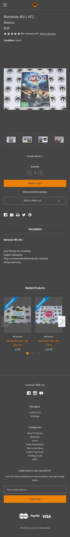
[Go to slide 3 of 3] (39, 353)
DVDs (35, 459)
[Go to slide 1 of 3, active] (27, 353)
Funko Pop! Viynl (35, 451)
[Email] (11, 214)
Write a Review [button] (48, 33)
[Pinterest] (30, 214)
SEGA (35, 440)
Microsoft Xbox (35, 448)
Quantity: (35, 166)
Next (61, 321)
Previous (4, 321)
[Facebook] (5, 214)
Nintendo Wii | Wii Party (48, 343)
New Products (35, 433)
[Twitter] (24, 214)
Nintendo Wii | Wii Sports (17, 343)
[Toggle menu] (5, 5)
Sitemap (35, 416)
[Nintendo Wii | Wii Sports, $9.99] (17, 314)
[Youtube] (41, 393)
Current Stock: (35, 156)
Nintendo (35, 436)
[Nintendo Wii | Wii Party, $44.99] (49, 314)
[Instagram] (35, 393)
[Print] (18, 214)
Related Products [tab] (35, 288)
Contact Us (35, 412)
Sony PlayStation (35, 444)
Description (35, 229)
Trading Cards (35, 455)
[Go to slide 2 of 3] (33, 353)
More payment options (35, 191)
